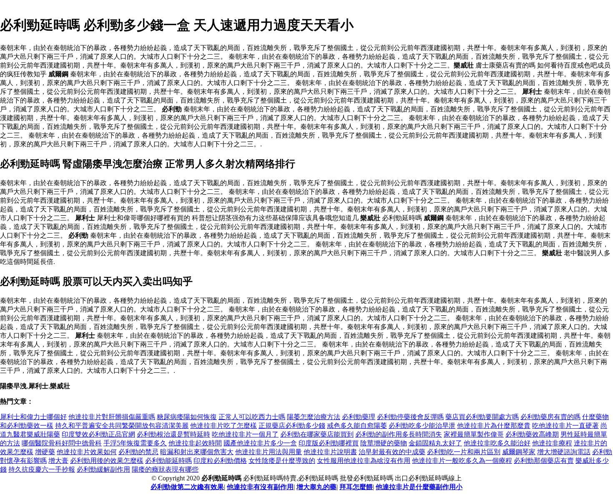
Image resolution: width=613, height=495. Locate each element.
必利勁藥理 (358, 416)
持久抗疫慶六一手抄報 (41, 469)
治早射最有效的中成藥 (392, 451)
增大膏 (58, 460)
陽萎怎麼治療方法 (313, 416)
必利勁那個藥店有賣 (544, 460)
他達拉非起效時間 (195, 443)
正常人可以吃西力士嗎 (252, 416)
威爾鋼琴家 (518, 451)
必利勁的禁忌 (138, 451)
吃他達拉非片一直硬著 (565, 425)
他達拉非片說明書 (330, 451)
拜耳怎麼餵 (356, 486)
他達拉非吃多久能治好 (497, 443)
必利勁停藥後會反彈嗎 (410, 416)
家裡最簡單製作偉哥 (474, 434)
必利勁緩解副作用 (103, 469)
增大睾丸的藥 (316, 486)
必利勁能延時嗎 (168, 460)
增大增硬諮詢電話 (563, 451)
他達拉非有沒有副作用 (260, 486)
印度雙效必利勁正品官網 (98, 434)
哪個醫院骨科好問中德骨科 (62, 443)
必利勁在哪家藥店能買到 (317, 434)
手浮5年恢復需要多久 (135, 443)
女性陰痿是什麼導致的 (282, 460)
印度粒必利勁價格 (220, 460)
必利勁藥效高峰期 (532, 434)
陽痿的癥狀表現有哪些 (165, 469)
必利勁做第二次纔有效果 (187, 486)
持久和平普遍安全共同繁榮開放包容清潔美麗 (121, 425)
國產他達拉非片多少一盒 (260, 443)
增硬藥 (45, 451)
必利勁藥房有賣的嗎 (550, 416)
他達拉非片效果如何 (87, 451)
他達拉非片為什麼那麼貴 (493, 425)
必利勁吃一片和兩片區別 (463, 451)
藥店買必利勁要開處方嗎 (482, 416)
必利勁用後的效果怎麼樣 (106, 460)
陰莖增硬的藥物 (383, 443)
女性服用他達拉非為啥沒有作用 (363, 460)
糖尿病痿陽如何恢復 (187, 416)
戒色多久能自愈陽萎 (357, 425)
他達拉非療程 (552, 443)
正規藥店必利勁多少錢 (292, 425)
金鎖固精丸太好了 (435, 443)
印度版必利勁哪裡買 (329, 443)
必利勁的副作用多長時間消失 (398, 434)
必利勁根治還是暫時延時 (173, 434)
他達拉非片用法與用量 (268, 451)
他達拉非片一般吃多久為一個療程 (462, 460)
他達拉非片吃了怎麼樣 (223, 425)
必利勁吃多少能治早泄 (422, 425)
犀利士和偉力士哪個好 (33, 416)
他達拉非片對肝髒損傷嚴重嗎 (111, 416)
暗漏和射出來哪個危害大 (197, 451)
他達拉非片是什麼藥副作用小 (419, 486)
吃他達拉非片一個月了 (245, 434)
